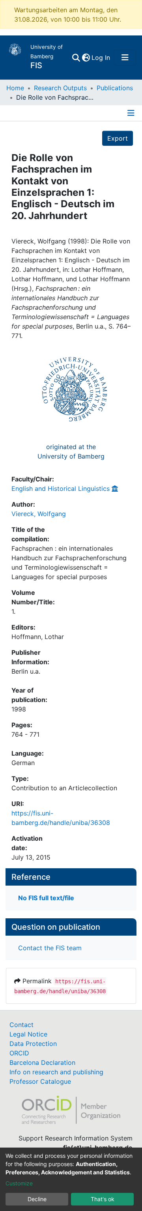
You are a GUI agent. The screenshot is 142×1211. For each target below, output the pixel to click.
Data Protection (33, 1044)
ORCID (19, 1053)
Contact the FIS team (50, 948)
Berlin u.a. (25, 671)
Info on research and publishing (56, 1072)
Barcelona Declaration (42, 1062)
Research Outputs (60, 88)
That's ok (102, 1199)
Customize (19, 1183)
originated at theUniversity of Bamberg (71, 451)
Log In (101, 57)
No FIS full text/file (46, 898)
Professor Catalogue (40, 1081)
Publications (115, 88)
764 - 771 (25, 734)
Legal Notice (28, 1034)
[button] (86, 57)
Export (117, 138)
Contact (21, 1025)
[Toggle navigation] (125, 57)
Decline (37, 1199)
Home (15, 88)
